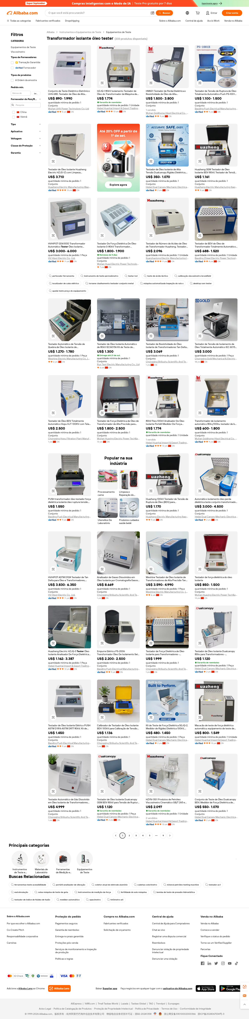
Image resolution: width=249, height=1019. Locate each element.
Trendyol (160, 1003)
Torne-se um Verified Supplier (216, 942)
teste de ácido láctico (157, 276)
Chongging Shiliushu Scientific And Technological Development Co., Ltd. (167, 361)
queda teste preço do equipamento (69, 291)
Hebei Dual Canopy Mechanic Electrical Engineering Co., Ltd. (167, 187)
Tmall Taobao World (108, 1003)
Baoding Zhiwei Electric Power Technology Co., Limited (216, 258)
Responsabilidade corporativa (22, 936)
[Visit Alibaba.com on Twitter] (216, 963)
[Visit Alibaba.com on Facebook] (203, 963)
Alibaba (50, 32)
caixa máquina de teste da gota (53, 892)
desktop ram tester (202, 283)
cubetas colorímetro (147, 885)
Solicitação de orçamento (117, 930)
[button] (152, 13)
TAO (151, 1003)
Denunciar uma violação (164, 958)
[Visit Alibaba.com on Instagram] (223, 963)
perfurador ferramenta (63, 276)
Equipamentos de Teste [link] (118, 32)
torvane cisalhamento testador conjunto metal (111, 283)
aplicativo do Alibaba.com (177, 988)
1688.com (90, 1003)
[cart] (198, 13)
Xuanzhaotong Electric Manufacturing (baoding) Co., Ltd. (167, 258)
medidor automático (70, 899)
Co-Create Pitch (15, 930)
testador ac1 (215, 885)
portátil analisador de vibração (70, 885)
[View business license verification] (155, 1014)
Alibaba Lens (25, 988)
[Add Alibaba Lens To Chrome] (59, 988)
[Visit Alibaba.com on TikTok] (236, 963)
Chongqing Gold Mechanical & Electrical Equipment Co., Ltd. (216, 358)
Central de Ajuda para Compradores (171, 923)
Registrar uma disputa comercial (169, 936)
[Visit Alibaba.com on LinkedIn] (209, 963)
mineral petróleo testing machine (183, 885)
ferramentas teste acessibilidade (30, 885)
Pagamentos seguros (66, 923)
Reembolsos (158, 942)
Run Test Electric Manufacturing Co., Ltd (118, 364)
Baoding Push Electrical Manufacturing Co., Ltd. (216, 108)
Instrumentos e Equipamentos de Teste (80, 32)
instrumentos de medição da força (94, 892)
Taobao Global (138, 1003)
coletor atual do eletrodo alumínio (111, 885)
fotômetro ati (116, 899)
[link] (244, 986)
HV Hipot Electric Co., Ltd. (61, 258)
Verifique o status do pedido (215, 936)
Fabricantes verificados (116, 923)
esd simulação (21, 892)
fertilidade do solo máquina (134, 892)
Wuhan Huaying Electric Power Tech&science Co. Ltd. (118, 438)
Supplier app (110, 988)
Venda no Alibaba (210, 923)
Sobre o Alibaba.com (18, 916)
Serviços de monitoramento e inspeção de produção (76, 951)
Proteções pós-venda (66, 942)
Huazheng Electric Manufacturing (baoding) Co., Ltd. (216, 187)
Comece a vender (210, 930)
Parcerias (205, 949)
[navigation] (26, 434)
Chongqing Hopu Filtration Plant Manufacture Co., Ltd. (69, 438)
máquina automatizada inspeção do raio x (163, 283)
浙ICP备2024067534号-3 (211, 1014)
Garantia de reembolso (67, 930)
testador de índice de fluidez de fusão (32, 899)
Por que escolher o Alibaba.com (23, 923)
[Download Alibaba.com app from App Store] (206, 988)
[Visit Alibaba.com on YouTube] (230, 963)
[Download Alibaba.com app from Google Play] (230, 988)
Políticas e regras (64, 958)
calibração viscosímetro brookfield (194, 276)
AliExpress (76, 1003)
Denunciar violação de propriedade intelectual (170, 951)
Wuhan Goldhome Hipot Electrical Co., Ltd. (167, 113)
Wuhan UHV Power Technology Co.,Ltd (68, 108)
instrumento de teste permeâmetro (101, 276)
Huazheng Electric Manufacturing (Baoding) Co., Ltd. (69, 187)
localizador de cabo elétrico (65, 283)
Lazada (124, 1003)
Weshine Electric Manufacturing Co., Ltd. (69, 358)
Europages (173, 1003)
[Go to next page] (170, 835)
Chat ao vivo (158, 930)
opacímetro (95, 899)
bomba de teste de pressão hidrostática (176, 892)
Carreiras (11, 942)
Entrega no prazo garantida (69, 936)
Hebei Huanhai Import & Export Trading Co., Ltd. (118, 108)
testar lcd (132, 276)
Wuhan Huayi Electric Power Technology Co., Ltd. (118, 264)
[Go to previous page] (116, 835)
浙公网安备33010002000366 (180, 1014)
